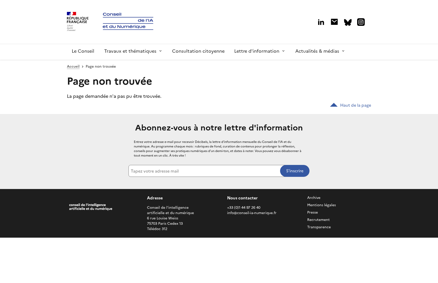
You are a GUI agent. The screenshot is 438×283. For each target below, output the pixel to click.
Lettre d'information (256, 51)
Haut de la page (355, 105)
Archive (313, 197)
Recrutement (318, 219)
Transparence (319, 227)
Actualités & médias (317, 51)
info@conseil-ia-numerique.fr (252, 213)
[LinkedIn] (321, 22)
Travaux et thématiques (130, 51)
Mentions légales (321, 205)
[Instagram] (361, 22)
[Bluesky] (348, 22)
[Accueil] (77, 22)
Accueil (73, 66)
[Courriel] (334, 21)
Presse (312, 212)
